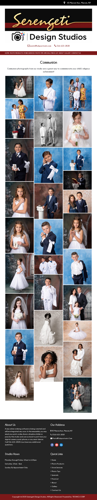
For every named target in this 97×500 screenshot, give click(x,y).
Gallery (67, 53)
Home (7, 53)
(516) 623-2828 (58, 434)
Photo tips (39, 53)
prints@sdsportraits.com (40, 46)
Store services (29, 53)
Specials (47, 53)
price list (54, 53)
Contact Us (76, 53)
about (61, 53)
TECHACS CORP (78, 497)
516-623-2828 (63, 46)
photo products (16, 53)
